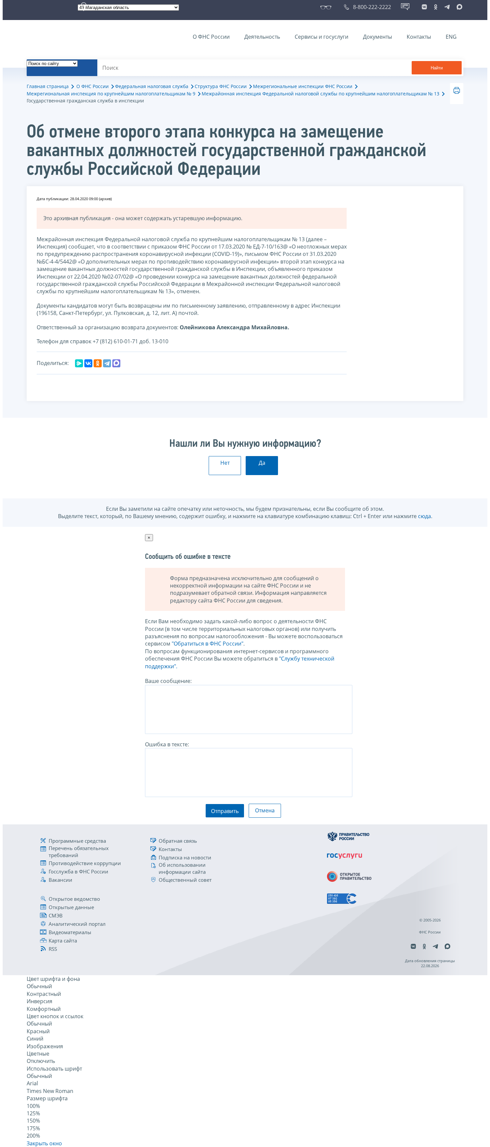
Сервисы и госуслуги (321, 36)
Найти (437, 67)
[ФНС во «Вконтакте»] (424, 7)
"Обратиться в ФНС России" (207, 643)
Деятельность (262, 36)
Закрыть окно (44, 1143)
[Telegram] (107, 363)
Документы (377, 36)
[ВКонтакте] (88, 363)
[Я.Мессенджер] (79, 363)
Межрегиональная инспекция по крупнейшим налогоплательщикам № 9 (111, 93)
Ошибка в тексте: (167, 744)
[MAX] (116, 363)
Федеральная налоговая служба (151, 86)
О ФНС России (211, 36)
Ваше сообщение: (168, 681)
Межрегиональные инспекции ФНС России (302, 86)
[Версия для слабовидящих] (327, 7)
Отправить (225, 811)
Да (262, 462)
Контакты (419, 36)
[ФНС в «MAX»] (458, 7)
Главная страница (48, 86)
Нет (225, 462)
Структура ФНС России (221, 86)
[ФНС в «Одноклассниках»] (436, 7)
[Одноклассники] (98, 363)
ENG (451, 36)
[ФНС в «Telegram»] (447, 7)
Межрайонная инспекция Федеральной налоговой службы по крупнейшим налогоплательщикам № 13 (320, 93)
